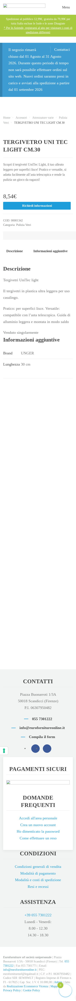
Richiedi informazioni (37, 205)
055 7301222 (42, 719)
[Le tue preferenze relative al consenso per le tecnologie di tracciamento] (4, 751)
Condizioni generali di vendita (38, 866)
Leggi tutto (24, 446)
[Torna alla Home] (24, 7)
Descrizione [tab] (14, 251)
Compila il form (42, 737)
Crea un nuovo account (38, 825)
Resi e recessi (38, 886)
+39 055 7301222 (38, 915)
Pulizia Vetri (23, 224)
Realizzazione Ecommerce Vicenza (27, 986)
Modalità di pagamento (38, 873)
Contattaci (62, 49)
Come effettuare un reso (38, 838)
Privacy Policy (12, 990)
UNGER (27, 353)
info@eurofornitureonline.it (42, 728)
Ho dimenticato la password (38, 831)
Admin (58, 982)
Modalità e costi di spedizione (38, 880)
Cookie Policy (31, 990)
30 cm (25, 364)
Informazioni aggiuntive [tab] (50, 251)
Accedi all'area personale (38, 818)
